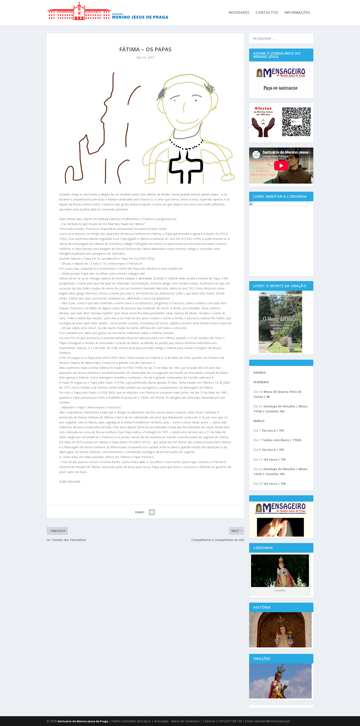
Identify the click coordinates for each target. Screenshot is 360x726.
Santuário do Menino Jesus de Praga (83, 721)
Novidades (239, 13)
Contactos (267, 13)
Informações (297, 13)
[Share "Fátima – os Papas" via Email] (152, 512)
